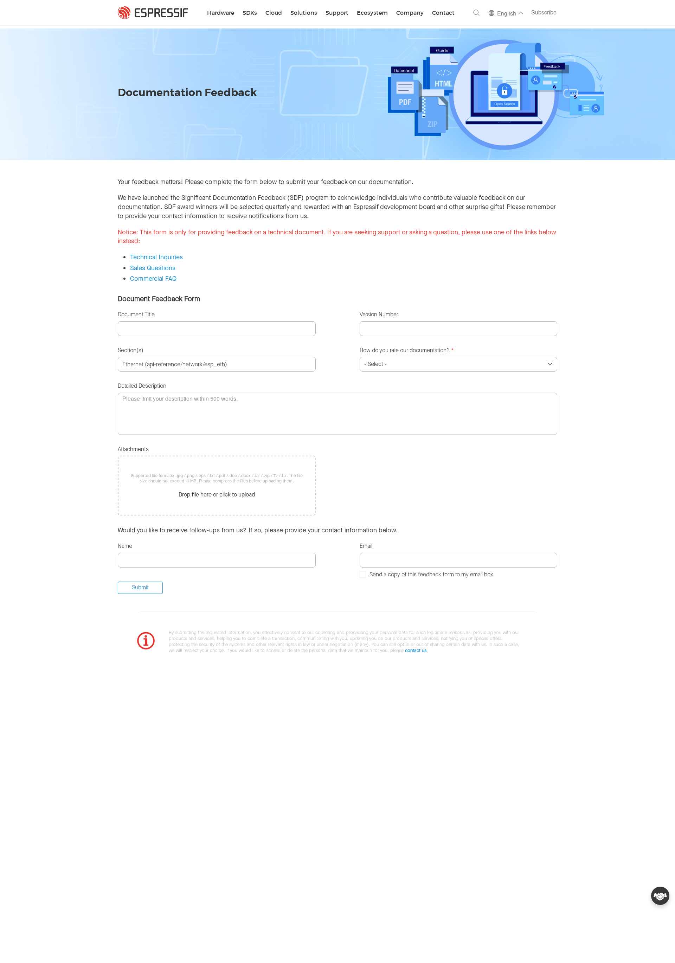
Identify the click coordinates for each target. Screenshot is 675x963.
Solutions (303, 13)
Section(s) (130, 350)
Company (410, 13)
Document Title (136, 314)
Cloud (273, 13)
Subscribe (544, 13)
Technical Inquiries (156, 257)
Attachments (133, 449)
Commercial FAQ (153, 278)
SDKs (250, 13)
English (506, 14)
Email (366, 546)
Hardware (220, 13)
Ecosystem (372, 13)
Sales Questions (152, 268)
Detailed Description (142, 385)
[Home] (153, 12)
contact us (415, 650)
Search (476, 12)
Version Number (379, 314)
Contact (443, 13)
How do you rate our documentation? (407, 350)
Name (125, 546)
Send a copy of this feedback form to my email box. (432, 574)
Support (337, 13)
